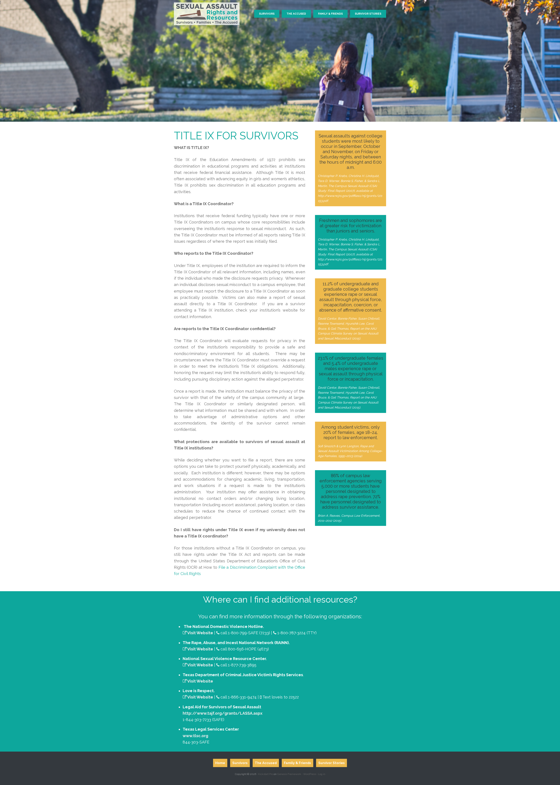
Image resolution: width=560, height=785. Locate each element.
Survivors (240, 763)
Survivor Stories (331, 763)
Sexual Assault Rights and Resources (207, 12)
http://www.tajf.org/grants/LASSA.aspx (222, 713)
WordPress (309, 774)
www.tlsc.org (195, 735)
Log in (321, 774)
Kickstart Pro (265, 774)
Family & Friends (297, 763)
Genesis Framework (289, 774)
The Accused (266, 763)
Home (220, 763)
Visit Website (200, 633)
